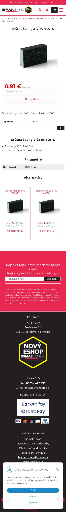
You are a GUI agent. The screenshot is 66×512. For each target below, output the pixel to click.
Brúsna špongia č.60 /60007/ (15, 192)
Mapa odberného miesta (33, 457)
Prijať (33, 490)
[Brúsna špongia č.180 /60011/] (33, 56)
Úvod (4, 18)
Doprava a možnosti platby (33, 443)
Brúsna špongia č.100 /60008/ (46, 192)
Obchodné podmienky (33, 448)
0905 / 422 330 (46, 2)
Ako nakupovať (33, 439)
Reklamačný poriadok (33, 452)
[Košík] (54, 10)
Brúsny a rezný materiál (32, 18)
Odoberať (52, 278)
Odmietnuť (33, 502)
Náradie (14, 18)
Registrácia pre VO (33, 461)
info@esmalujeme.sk (23, 2)
